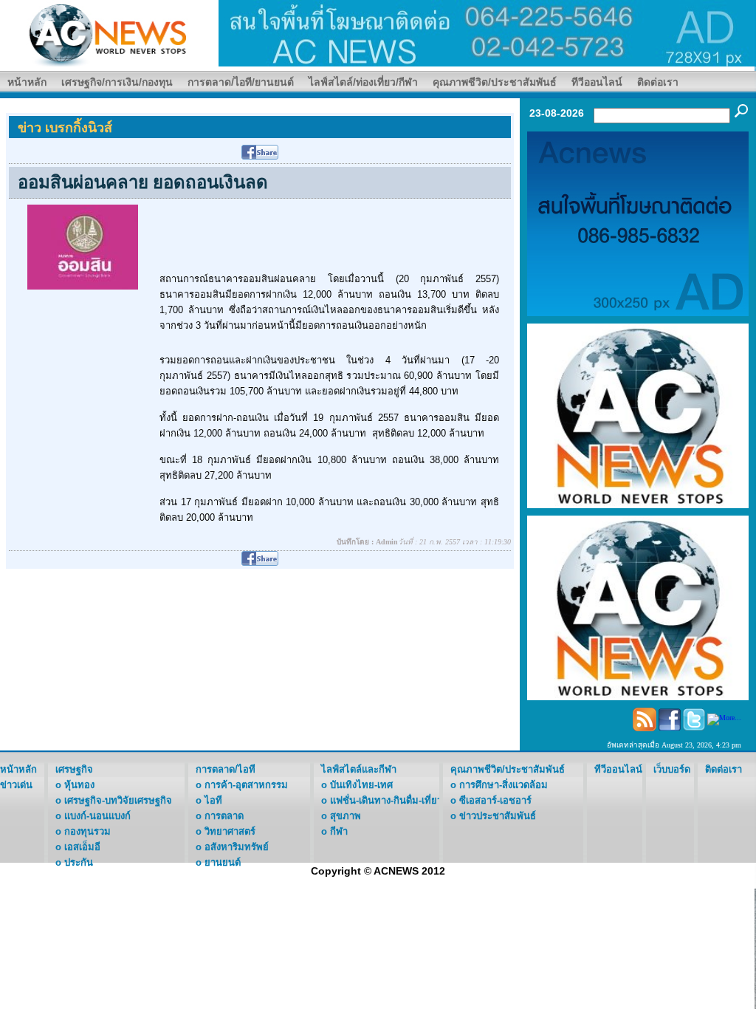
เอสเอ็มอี (82, 846)
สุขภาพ (345, 815)
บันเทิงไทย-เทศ (361, 784)
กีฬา (339, 831)
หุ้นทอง (79, 784)
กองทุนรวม (87, 831)
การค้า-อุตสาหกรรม (246, 784)
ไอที (213, 800)
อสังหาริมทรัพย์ (237, 846)
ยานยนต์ (223, 862)
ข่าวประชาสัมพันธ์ (497, 815)
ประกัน (78, 862)
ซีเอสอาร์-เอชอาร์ (495, 800)
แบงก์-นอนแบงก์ (97, 815)
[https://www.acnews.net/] (487, 32)
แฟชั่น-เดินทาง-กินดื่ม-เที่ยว (386, 800)
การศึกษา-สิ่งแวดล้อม (503, 784)
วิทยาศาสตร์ (230, 831)
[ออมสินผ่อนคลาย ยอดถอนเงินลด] (82, 246)
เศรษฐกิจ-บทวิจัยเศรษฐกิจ (118, 800)
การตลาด (224, 815)
